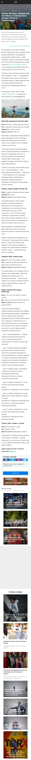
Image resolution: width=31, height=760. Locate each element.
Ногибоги (15, 2)
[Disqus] (15, 568)
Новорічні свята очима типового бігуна (15, 642)
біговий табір (16, 490)
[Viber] (18, 460)
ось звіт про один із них (17, 64)
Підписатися (15, 473)
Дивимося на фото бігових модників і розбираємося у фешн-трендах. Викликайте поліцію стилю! (15, 617)
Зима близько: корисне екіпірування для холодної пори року (14, 726)
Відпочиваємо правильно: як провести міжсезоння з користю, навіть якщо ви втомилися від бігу (15, 692)
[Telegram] (12, 460)
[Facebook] (6, 460)
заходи (22, 490)
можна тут (12, 451)
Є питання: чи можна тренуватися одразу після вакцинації (14, 711)
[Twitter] (25, 460)
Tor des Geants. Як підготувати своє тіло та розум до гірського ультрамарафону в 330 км (15, 753)
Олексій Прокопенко (8, 94)
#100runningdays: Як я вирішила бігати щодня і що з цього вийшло (16, 483)
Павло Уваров (14, 11)
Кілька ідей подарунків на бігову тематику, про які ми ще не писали (15, 672)
